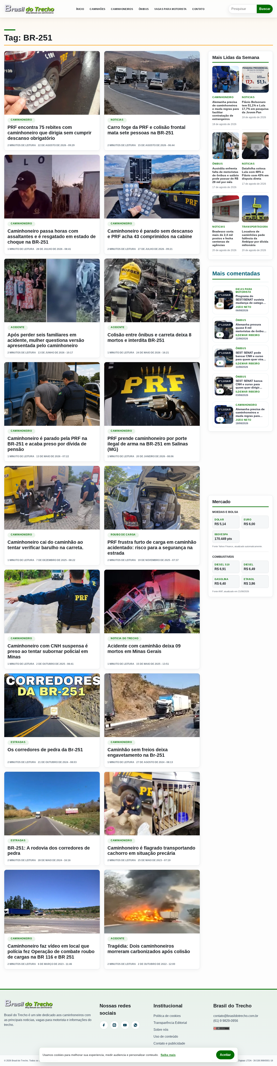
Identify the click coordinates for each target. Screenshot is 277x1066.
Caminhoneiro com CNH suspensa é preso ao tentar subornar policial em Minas (48, 651)
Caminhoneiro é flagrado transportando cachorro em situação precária (151, 850)
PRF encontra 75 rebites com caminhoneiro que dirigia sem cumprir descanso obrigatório (49, 133)
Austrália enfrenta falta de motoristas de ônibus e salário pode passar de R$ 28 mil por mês (225, 175)
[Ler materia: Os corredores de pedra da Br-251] (52, 705)
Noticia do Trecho (124, 638)
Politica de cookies (167, 1016)
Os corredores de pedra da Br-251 (45, 749)
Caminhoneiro (21, 119)
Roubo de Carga (123, 534)
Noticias (117, 119)
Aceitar (225, 1054)
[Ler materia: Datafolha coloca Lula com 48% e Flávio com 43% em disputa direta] (255, 145)
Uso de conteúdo (166, 1036)
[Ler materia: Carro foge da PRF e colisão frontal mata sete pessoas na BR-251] (152, 83)
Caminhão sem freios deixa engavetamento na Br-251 (137, 752)
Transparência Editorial (170, 1022)
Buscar (264, 9)
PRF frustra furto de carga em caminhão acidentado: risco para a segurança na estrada (151, 547)
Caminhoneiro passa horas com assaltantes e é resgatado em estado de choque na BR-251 (52, 236)
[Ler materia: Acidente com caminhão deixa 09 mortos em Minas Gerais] (152, 601)
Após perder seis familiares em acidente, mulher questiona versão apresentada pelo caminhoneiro (46, 340)
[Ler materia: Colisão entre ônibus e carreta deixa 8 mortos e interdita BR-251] (152, 290)
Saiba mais (168, 1054)
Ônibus (144, 9)
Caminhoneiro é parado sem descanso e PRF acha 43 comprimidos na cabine (150, 233)
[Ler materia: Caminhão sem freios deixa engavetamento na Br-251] (152, 705)
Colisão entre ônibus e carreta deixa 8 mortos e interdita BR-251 (149, 337)
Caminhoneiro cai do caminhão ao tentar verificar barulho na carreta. (45, 544)
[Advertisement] (240, 463)
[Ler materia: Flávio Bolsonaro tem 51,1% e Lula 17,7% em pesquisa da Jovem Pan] (255, 79)
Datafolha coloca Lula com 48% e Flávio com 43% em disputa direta (255, 173)
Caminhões (97, 9)
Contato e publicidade (169, 1043)
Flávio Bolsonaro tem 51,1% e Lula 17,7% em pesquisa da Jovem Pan (255, 107)
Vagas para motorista (170, 9)
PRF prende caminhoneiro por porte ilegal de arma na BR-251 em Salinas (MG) (147, 444)
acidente (18, 327)
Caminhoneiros (122, 9)
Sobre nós (161, 1029)
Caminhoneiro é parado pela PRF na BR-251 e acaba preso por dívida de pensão (47, 444)
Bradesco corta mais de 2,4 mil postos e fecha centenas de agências (222, 238)
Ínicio (80, 9)
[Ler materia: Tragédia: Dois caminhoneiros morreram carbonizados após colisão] (152, 901)
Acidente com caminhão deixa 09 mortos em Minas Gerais (144, 648)
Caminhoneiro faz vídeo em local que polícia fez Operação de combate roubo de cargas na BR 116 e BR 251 (51, 951)
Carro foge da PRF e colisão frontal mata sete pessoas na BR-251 (146, 130)
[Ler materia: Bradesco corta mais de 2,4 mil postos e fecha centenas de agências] (225, 208)
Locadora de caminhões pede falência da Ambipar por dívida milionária (255, 238)
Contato (198, 9)
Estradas (18, 742)
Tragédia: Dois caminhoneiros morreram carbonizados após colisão (148, 948)
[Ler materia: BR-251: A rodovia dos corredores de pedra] (52, 803)
